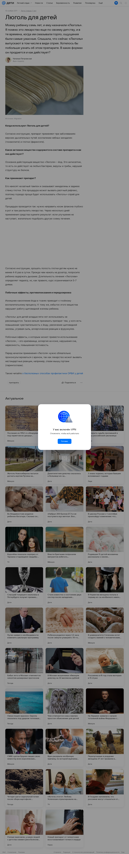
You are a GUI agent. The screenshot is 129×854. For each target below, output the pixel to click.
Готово (64, 441)
